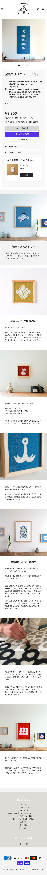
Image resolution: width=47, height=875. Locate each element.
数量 (6, 103)
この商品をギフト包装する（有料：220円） (23, 122)
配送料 (7, 118)
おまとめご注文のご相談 (23, 816)
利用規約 (23, 825)
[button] (19, 65)
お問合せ (23, 822)
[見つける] (38, 9)
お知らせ (23, 804)
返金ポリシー (23, 828)
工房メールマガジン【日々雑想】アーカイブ (23, 813)
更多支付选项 (22, 140)
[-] (5, 107)
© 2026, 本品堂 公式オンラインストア (15, 869)
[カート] (43, 9)
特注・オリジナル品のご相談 (23, 819)
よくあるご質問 (23, 807)
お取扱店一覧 (23, 810)
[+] (14, 107)
